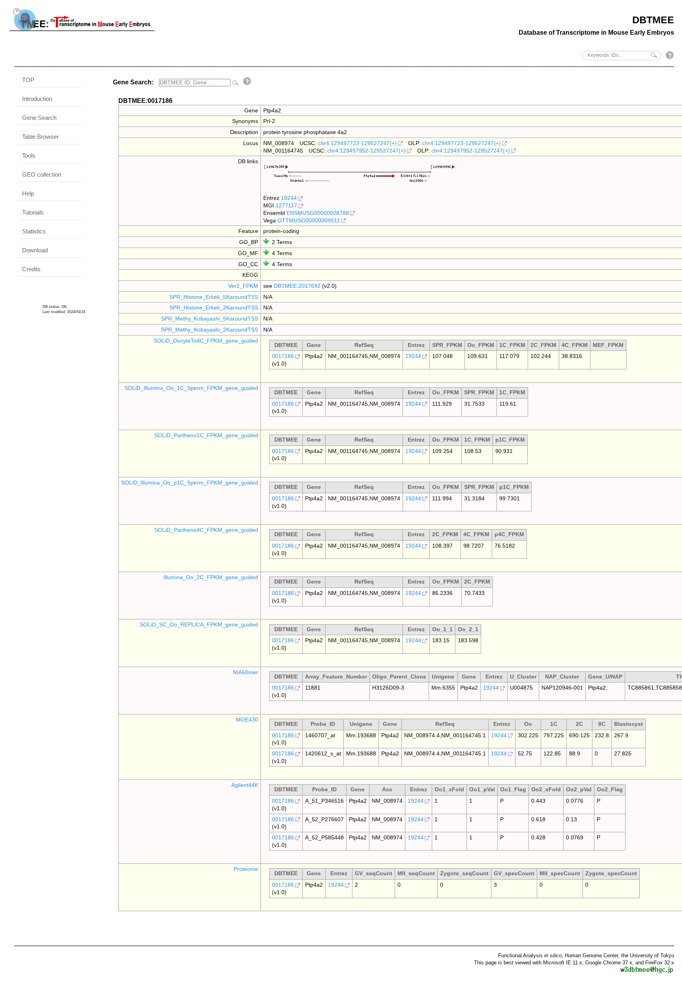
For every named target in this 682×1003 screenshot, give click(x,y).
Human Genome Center (591, 955)
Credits (31, 269)
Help (28, 193)
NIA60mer (245, 672)
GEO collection (41, 174)
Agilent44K (244, 785)
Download (35, 250)
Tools (29, 155)
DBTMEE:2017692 (297, 286)
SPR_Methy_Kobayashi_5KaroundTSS (209, 318)
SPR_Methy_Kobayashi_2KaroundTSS (209, 329)
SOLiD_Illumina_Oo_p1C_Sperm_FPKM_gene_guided (189, 482)
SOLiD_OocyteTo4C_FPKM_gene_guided (206, 340)
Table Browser (40, 136)
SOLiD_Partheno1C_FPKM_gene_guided (206, 435)
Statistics (34, 231)
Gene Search (39, 117)
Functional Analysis (530, 955)
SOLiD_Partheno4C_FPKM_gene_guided (206, 530)
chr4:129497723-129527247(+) (357, 143)
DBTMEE (653, 19)
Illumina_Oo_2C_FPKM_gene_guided (210, 577)
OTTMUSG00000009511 (308, 220)
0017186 (283, 356)
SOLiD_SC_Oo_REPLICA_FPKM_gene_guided (199, 624)
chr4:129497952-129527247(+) (366, 150)
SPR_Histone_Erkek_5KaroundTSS (213, 297)
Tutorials (33, 212)
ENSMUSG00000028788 (318, 213)
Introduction (37, 98)
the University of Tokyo (647, 955)
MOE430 (247, 719)
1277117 (286, 205)
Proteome (246, 869)
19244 (289, 198)
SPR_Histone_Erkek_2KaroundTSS (213, 307)
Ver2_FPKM (243, 286)
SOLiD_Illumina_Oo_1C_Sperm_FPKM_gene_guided (191, 388)
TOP (28, 79)
